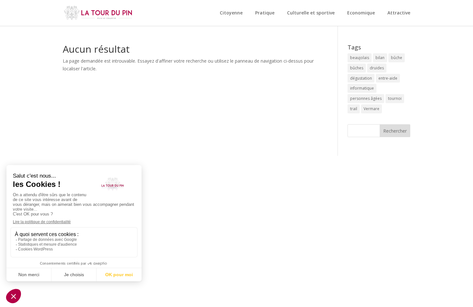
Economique (361, 13)
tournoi (395, 98)
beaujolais (359, 57)
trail (353, 108)
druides (377, 68)
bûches (356, 68)
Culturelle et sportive (311, 13)
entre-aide (387, 78)
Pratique (264, 13)
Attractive (398, 13)
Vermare (371, 108)
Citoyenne (231, 13)
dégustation (361, 78)
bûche (396, 57)
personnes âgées (366, 98)
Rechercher (395, 131)
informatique (362, 88)
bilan (380, 57)
